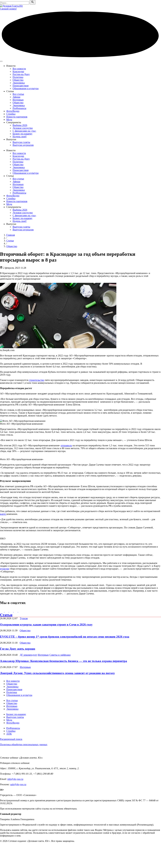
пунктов (4, 568)
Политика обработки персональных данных (23, 744)
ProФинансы (19, 108)
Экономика (19, 82)
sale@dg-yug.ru (18, 784)
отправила (66, 445)
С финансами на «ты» (24, 131)
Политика (18, 77)
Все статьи (18, 94)
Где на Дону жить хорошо (17, 648)
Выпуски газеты (21, 142)
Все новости (19, 68)
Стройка (10, 114)
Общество (18, 80)
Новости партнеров (16, 116)
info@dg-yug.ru (15, 779)
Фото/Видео (12, 111)
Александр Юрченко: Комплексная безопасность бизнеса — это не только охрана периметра (63, 661)
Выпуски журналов (23, 145)
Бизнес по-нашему (22, 133)
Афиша (16, 97)
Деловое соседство (23, 128)
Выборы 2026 (20, 125)
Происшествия (20, 85)
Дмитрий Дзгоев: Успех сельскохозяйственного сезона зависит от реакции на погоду (57, 673)
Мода (9, 119)
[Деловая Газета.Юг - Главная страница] (11, 6)
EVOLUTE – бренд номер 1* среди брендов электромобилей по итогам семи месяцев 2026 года (64, 636)
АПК (9, 733)
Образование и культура (26, 88)
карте (3, 514)
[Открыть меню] (1, 61)
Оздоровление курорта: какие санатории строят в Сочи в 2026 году (46, 624)
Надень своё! (20, 136)
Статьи (6, 615)
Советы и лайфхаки (60, 655)
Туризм (24, 618)
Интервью (18, 99)
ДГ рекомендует (28, 655)
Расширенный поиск (11, 739)
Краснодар (18, 71)
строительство (36, 380)
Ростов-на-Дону (21, 74)
